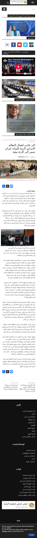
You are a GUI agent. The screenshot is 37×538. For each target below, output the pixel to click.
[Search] (4, 9)
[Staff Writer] (27, 157)
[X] (7, 186)
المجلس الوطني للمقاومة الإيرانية (25, 99)
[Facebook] (11, 186)
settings (4, 531)
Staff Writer (21, 157)
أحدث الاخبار (32, 140)
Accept (31, 535)
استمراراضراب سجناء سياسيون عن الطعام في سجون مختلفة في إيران (10, 387)
